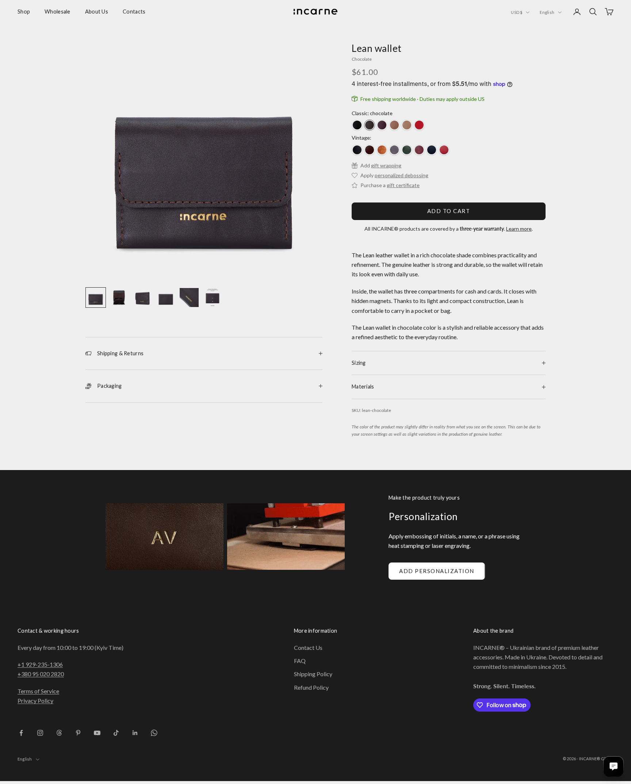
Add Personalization (436, 571)
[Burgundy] (381, 125)
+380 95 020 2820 (41, 673)
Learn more (519, 229)
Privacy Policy (35, 700)
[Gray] (394, 149)
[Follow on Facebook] (21, 732)
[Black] (357, 125)
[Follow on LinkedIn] (135, 732)
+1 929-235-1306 (40, 664)
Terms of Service (38, 691)
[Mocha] (394, 125)
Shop (24, 11)
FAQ (300, 660)
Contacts (134, 11)
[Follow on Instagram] (40, 732)
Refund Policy (311, 687)
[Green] (406, 149)
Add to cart (448, 211)
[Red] (419, 125)
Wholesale (57, 11)
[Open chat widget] (613, 766)
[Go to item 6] (212, 297)
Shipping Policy (313, 673)
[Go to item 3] (142, 297)
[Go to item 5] (189, 297)
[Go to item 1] (95, 297)
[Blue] (431, 149)
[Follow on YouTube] (97, 732)
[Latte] (406, 125)
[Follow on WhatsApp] (154, 732)
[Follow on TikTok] (116, 732)
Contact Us (308, 647)
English (547, 12)
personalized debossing (401, 175)
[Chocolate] (369, 125)
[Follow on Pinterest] (78, 732)
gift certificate (403, 185)
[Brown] (369, 149)
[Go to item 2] (119, 297)
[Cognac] (381, 149)
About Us (96, 11)
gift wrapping (386, 165)
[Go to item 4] (166, 297)
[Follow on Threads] (59, 732)
